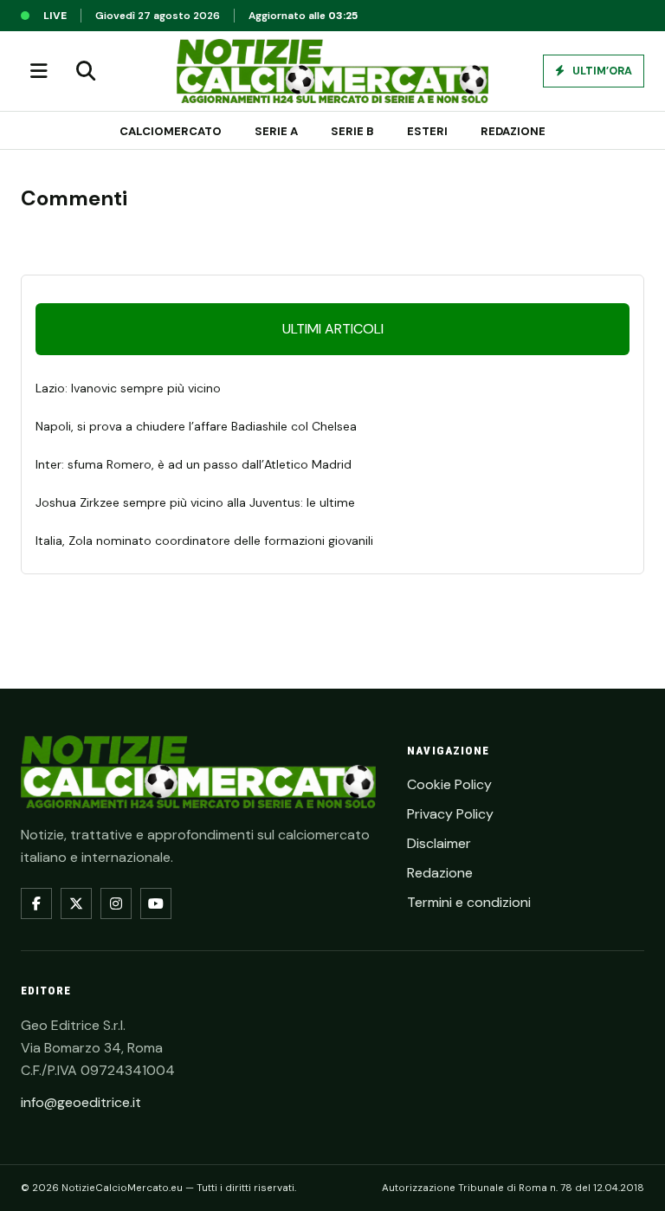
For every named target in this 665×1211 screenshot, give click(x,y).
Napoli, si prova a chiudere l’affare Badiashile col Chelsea (196, 426)
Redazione (513, 131)
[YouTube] (155, 903)
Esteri (427, 131)
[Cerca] (86, 71)
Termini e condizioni (469, 902)
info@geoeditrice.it (81, 1102)
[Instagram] (116, 903)
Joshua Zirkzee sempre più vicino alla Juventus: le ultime (195, 502)
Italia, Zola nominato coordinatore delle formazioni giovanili (204, 540)
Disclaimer (439, 843)
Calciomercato (170, 131)
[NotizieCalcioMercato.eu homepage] (332, 71)
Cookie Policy (449, 784)
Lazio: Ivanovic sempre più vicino (128, 388)
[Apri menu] (39, 71)
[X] (76, 903)
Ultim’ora (601, 71)
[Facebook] (36, 903)
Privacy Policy (450, 814)
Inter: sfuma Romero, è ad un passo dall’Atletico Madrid (194, 464)
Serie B (352, 131)
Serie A (276, 131)
